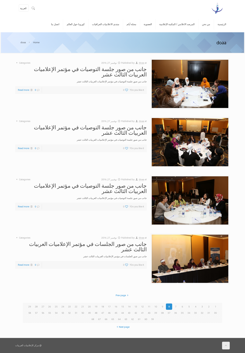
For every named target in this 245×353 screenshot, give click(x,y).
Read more (23, 90)
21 (82, 306)
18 (102, 306)
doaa (141, 63)
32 (202, 313)
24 (63, 306)
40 (149, 313)
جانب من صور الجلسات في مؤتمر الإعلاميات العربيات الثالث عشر (88, 246)
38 (162, 313)
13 (136, 306)
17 (109, 306)
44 (122, 313)
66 (106, 319)
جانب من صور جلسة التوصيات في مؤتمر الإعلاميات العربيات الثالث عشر (90, 71)
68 (92, 319)
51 (76, 313)
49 (89, 313)
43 (129, 313)
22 (76, 306)
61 (139, 319)
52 (69, 313)
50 (82, 313)
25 (56, 306)
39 (155, 313)
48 (96, 313)
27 (43, 306)
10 (155, 306)
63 (126, 319)
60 (146, 319)
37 (169, 313)
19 (96, 306)
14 (129, 306)
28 (36, 306)
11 (149, 306)
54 (56, 313)
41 (142, 313)
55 (49, 313)
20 (89, 306)
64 (119, 319)
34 (189, 313)
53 (63, 313)
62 (132, 319)
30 (215, 313)
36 (175, 313)
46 (109, 313)
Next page (124, 327)
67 (99, 319)
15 (122, 306)
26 (49, 306)
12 (142, 306)
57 (36, 313)
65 (112, 319)
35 (182, 313)
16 (116, 306)
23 (69, 306)
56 (43, 313)
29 (29, 306)
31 (209, 313)
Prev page (121, 295)
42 (136, 313)
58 (29, 313)
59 (152, 319)
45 (116, 313)
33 (195, 313)
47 (102, 313)
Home (36, 42)
